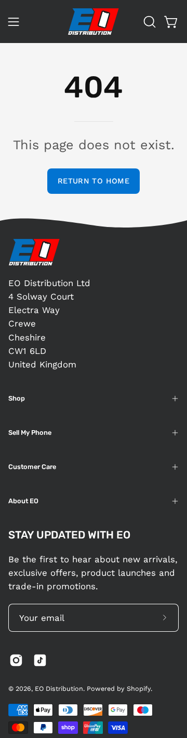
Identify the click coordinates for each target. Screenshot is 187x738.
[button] (148, 22)
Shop (16, 398)
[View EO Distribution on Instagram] (16, 660)
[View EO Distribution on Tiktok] (40, 660)
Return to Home (93, 181)
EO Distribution (59, 688)
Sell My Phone (29, 432)
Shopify (139, 688)
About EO (23, 501)
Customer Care (32, 467)
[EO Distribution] (93, 21)
